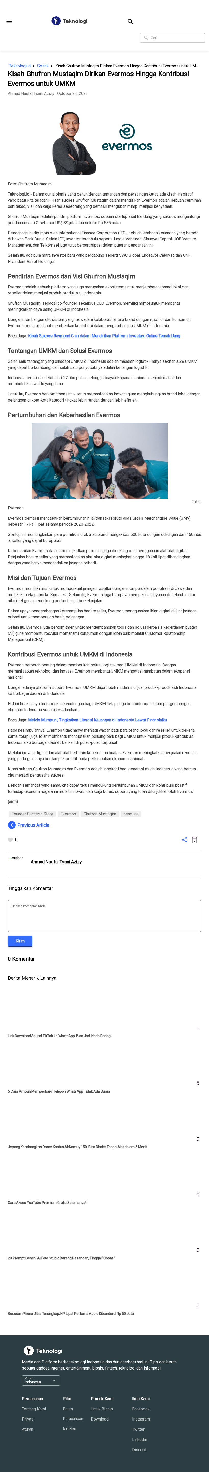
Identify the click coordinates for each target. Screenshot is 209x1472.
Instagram (141, 1419)
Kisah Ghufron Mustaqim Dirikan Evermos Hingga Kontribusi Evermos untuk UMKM (128, 65)
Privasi (28, 1419)
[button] (9, 21)
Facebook (141, 1408)
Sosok (43, 65)
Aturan (27, 1429)
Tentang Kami (34, 1408)
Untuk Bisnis (102, 1408)
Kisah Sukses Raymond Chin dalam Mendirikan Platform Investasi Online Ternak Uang (104, 335)
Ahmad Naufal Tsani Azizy (31, 93)
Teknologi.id (20, 65)
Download (100, 1419)
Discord (139, 1449)
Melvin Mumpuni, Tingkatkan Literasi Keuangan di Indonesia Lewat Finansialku (97, 720)
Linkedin (139, 1439)
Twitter (138, 1429)
